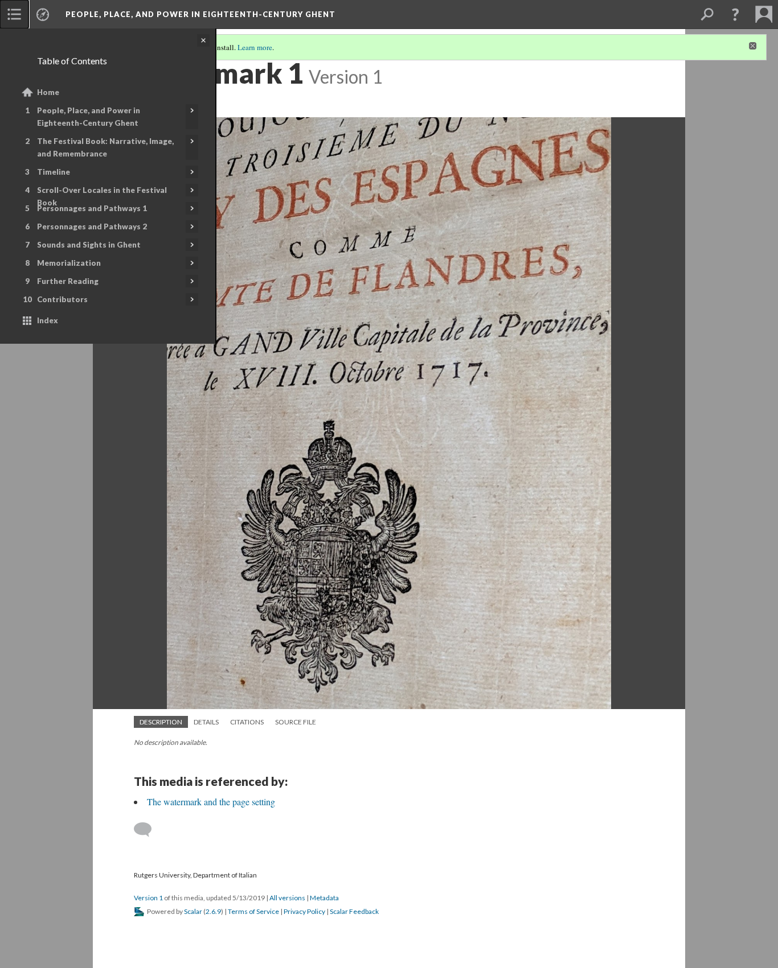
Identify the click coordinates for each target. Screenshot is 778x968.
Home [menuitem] (48, 92)
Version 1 (148, 897)
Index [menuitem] (47, 320)
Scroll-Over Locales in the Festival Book (102, 196)
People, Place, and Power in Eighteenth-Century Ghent (88, 116)
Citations (247, 722)
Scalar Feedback (354, 911)
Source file (295, 722)
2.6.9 (213, 911)
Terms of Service (253, 911)
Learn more (255, 47)
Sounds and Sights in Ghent (89, 244)
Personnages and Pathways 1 (92, 208)
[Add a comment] (148, 829)
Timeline (53, 171)
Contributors (62, 299)
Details (206, 722)
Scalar (193, 911)
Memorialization (69, 262)
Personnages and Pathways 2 (92, 226)
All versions (287, 897)
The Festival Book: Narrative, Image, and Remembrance (105, 147)
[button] (735, 14)
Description (161, 722)
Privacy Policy (304, 911)
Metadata (324, 897)
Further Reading (68, 281)
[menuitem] (14, 14)
